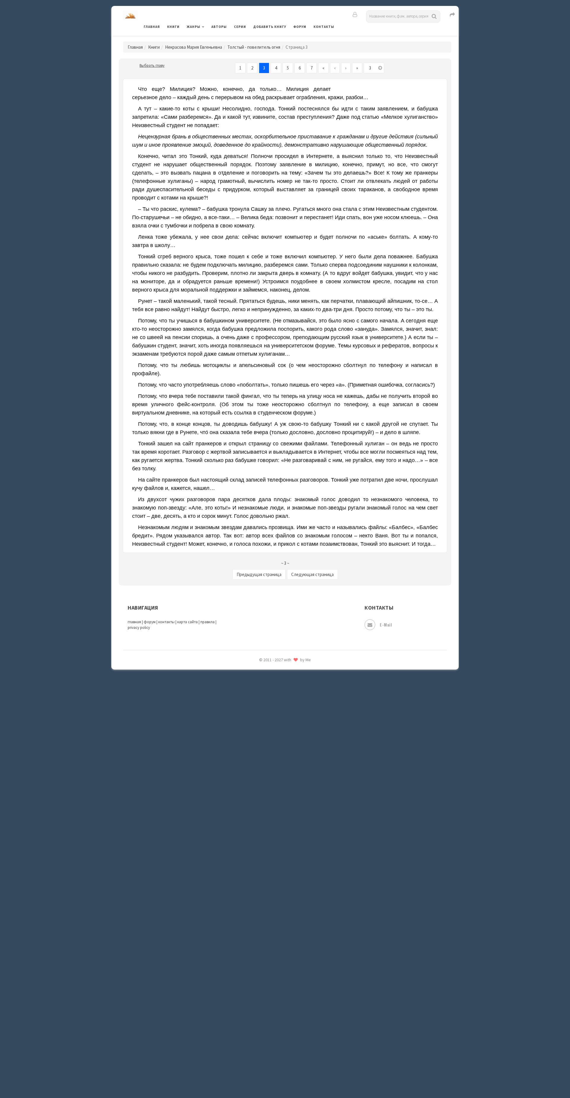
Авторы (219, 27)
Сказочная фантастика (277, 865)
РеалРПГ (262, 839)
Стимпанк (264, 932)
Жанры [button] (193, 27)
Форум (299, 27)
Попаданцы (266, 786)
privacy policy (139, 627)
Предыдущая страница (259, 574)
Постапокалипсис (273, 812)
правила (207, 621)
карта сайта (187, 621)
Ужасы (260, 971)
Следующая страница (312, 574)
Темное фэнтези (270, 945)
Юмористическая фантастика (285, 1078)
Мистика (263, 706)
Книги (173, 27)
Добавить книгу (269, 27)
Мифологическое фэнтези (281, 719)
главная (134, 621)
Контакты (324, 27)
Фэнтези (262, 998)
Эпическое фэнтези (274, 1038)
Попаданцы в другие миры (281, 799)
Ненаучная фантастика (277, 759)
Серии (240, 27)
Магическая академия (276, 680)
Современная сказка (274, 905)
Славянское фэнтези (275, 878)
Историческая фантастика (281, 587)
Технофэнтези (269, 958)
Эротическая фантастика (280, 1051)
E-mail (386, 624)
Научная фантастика (275, 746)
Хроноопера (266, 1011)
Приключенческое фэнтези (282, 825)
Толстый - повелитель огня (253, 47)
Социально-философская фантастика (293, 918)
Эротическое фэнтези (276, 1064)
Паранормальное (271, 773)
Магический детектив (276, 693)
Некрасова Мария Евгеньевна (193, 47)
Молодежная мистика (276, 733)
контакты (166, 621)
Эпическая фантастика (277, 1025)
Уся (257, 985)
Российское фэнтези (275, 852)
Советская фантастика (277, 892)
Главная (152, 27)
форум (150, 621)
